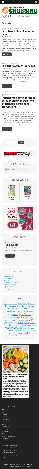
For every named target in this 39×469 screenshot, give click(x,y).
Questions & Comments (8, 436)
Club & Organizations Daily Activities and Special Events (17, 429)
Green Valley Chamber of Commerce (13, 282)
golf (22, 314)
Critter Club (19, 308)
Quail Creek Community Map (9, 445)
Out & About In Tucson (10, 284)
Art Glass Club (9, 304)
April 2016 (12, 95)
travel (10, 333)
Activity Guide (5, 414)
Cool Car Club (9, 308)
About (3, 412)
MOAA (31, 320)
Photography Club (26, 322)
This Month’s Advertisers (8, 452)
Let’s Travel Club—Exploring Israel (18, 32)
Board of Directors (30, 304)
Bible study (21, 304)
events (20, 311)
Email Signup (5, 431)
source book (21, 330)
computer (19, 306)
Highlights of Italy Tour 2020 (18, 65)
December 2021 (18, 28)
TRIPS (15, 333)
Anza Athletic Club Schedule (9, 422)
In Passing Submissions (8, 443)
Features (6, 95)
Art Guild (15, 304)
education (13, 311)
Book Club (8, 306)
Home (3, 409)
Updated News (11, 242)
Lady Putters (22, 317)
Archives (6, 288)
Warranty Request (8, 286)
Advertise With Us (8, 276)
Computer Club (28, 306)
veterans (19, 335)
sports (27, 330)
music (6, 323)
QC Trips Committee (27, 328)
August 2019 (13, 63)
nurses (10, 323)
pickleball (8, 325)
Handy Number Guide (8, 434)
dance (26, 308)
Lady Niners (11, 317)
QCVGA (7, 330)
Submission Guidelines (8, 441)
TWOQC (26, 333)
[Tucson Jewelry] (19, 218)
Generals (6, 63)
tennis (32, 330)
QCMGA (16, 327)
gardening (15, 314)
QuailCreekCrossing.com (19, 464)
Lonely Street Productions (21, 320)
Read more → (7, 54)
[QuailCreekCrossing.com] (19, 9)
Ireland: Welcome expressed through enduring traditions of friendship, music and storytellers (18, 102)
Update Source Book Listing (9, 455)
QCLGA (8, 327)
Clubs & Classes (8, 28)
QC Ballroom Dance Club (26, 325)
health (28, 314)
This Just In (11, 244)
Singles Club (13, 330)
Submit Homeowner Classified (10, 450)
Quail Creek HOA (8, 278)
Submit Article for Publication (10, 448)
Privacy (4, 457)
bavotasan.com (28, 466)
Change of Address (7, 426)
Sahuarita (6, 280)
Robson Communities (9, 290)
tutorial (20, 333)
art (5, 303)
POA (15, 325)
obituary (16, 323)
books (14, 306)
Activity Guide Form (7, 417)
